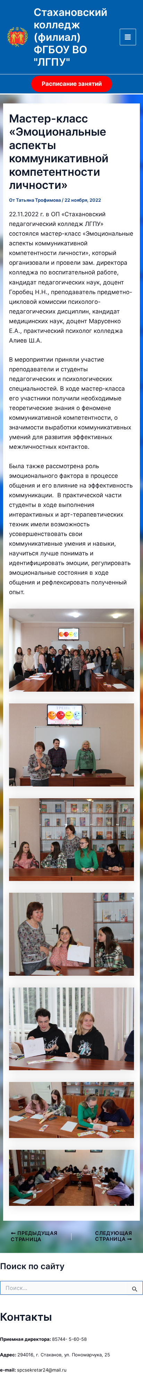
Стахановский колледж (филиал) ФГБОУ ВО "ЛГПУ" (70, 37)
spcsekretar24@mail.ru (42, 1370)
